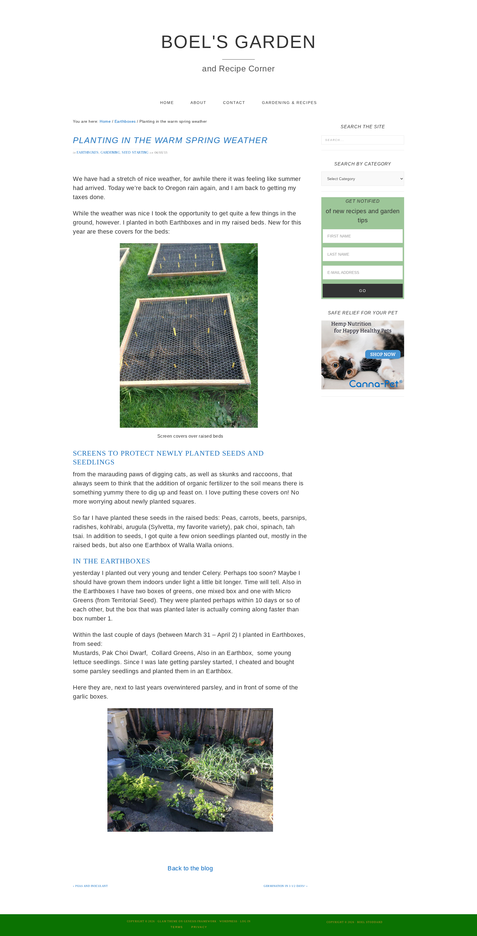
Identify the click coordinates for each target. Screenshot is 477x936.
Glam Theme (168, 921)
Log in (245, 921)
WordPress (228, 921)
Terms (177, 927)
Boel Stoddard (370, 922)
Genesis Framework (200, 921)
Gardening (110, 152)
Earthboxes (88, 152)
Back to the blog (190, 868)
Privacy (199, 927)
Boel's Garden (238, 42)
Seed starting (135, 152)
